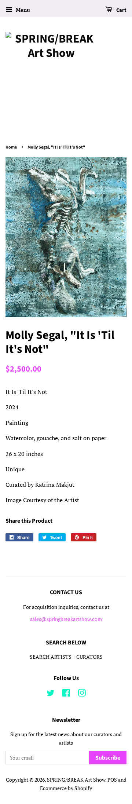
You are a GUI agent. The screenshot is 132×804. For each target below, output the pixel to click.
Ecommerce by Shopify (66, 788)
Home (11, 147)
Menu (22, 9)
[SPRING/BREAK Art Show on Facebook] (66, 694)
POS (112, 779)
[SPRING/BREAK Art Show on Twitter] (51, 694)
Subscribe (107, 758)
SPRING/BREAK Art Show (76, 779)
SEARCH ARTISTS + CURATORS (66, 657)
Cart (120, 10)
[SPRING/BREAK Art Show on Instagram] (82, 694)
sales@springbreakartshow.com (66, 619)
